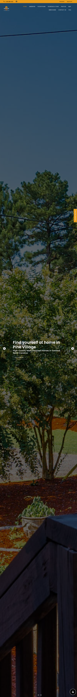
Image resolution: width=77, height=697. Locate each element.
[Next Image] (72, 348)
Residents (63, 1)
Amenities (32, 6)
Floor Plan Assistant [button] (75, 216)
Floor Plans (41, 6)
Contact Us (62, 10)
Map (69, 6)
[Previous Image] (4, 348)
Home (25, 6)
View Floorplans (19, 357)
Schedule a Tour (53, 6)
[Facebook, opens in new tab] (16, 1)
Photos (63, 6)
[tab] (36, 695)
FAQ (70, 10)
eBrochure (52, 10)
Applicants (70, 1)
